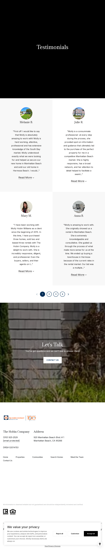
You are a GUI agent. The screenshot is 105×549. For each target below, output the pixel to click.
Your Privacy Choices (52, 546)
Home (5, 457)
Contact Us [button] (52, 360)
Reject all (59, 534)
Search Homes (57, 457)
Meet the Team (77, 457)
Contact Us (7, 460)
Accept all (91, 534)
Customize (75, 534)
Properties (20, 457)
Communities (37, 457)
